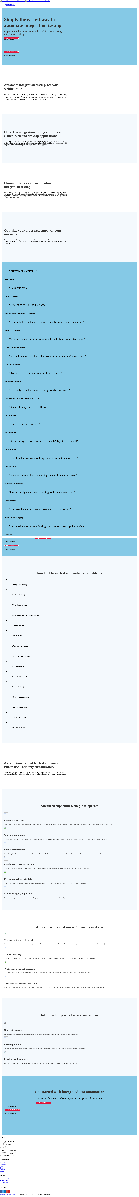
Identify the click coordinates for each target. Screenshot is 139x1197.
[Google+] (7, 1191)
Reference (3, 1184)
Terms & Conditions (6, 1194)
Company (3, 1170)
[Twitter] (3, 1191)
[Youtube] (9, 1191)
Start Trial (3, 1171)
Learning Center (5, 1179)
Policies (15, 1194)
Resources (3, 1164)
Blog (1, 1168)
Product (2, 1163)
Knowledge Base (5, 1180)
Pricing (2, 1166)
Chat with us (4, 1182)
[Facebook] (1, 1191)
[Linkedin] (5, 1191)
